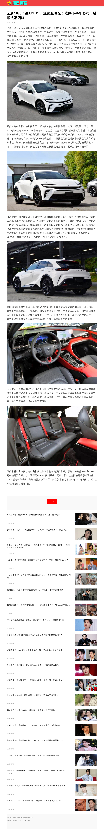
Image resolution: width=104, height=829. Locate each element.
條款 (21, 820)
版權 (28, 820)
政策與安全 (16, 820)
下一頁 (52, 501)
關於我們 (9, 820)
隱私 (25, 820)
